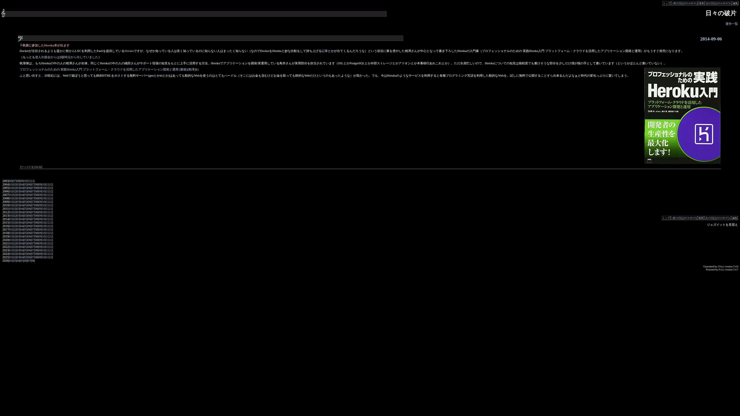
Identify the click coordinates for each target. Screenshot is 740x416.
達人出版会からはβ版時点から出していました (66, 57)
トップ (666, 3)
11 (29, 181)
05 (25, 184)
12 (32, 181)
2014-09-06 (711, 38)
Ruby (721, 269)
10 (25, 181)
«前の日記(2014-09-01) (684, 3)
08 (18, 181)
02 (14, 184)
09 (21, 181)
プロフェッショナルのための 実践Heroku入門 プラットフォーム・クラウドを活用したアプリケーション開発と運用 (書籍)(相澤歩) (109, 69)
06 (10, 181)
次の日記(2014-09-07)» (718, 3)
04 (21, 184)
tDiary (721, 266)
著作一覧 (732, 23)
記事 (325, 51)
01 (10, 184)
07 (14, 181)
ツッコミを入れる (31, 167)
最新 (701, 3)
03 (18, 184)
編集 (735, 3)
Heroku (129, 51)
